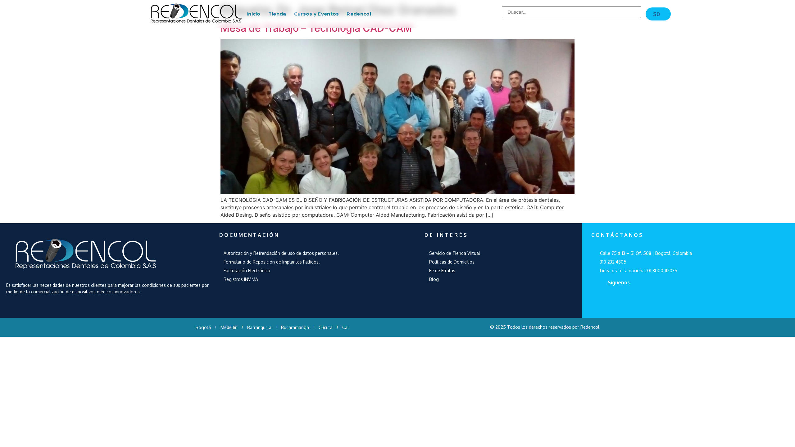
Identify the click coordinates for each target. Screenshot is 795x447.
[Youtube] (632, 299)
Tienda (277, 14)
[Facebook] (612, 299)
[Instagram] (652, 299)
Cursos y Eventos (316, 14)
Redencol (359, 14)
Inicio (254, 14)
